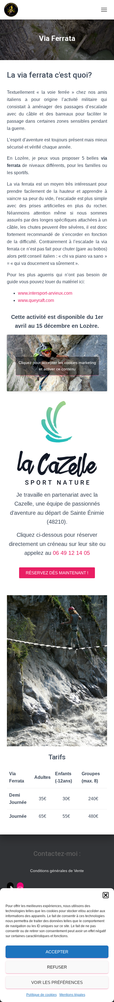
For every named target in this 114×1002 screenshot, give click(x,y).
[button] (105, 895)
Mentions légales (72, 995)
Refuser (57, 967)
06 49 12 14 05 (71, 553)
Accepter (57, 951)
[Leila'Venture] (13, 10)
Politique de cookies (41, 995)
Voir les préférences (57, 982)
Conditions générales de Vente (57, 870)
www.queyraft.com (36, 300)
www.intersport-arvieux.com (45, 293)
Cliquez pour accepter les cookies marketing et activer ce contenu (57, 365)
